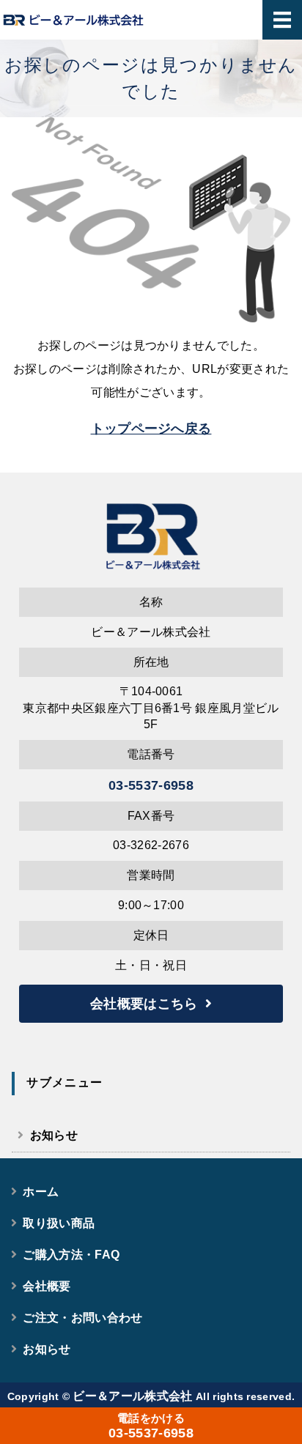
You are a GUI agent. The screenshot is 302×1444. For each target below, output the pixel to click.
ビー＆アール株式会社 (132, 1396)
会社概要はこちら (144, 1003)
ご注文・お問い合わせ (82, 1317)
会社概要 (46, 1286)
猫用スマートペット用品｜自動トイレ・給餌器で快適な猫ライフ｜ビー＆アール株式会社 (66, 20)
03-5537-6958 (151, 785)
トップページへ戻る (151, 428)
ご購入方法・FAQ (71, 1254)
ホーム (41, 1191)
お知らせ (54, 1135)
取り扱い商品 (59, 1223)
